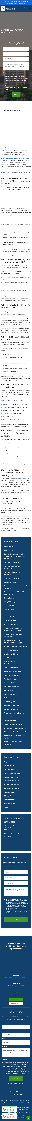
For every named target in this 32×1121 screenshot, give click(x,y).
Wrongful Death (9, 803)
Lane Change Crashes (11, 650)
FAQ (5, 613)
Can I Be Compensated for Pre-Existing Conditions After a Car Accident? (14, 556)
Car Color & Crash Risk (11, 562)
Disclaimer (23, 1102)
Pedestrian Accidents (11, 788)
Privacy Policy (17, 1102)
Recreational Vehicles (11, 687)
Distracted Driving (10, 582)
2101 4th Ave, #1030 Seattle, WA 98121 (16, 977)
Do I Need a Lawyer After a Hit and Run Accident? (15, 593)
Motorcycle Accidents (11, 781)
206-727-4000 (25, 7)
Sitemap (12, 1102)
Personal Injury (9, 792)
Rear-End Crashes (10, 683)
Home (2, 106)
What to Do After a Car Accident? (15, 732)
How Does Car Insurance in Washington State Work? (13, 629)
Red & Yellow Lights (10, 679)
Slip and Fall (8, 796)
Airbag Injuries (9, 546)
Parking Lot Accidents (11, 668)
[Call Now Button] (28, 1118)
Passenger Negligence (11, 675)
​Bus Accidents (9, 766)
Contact (3, 172)
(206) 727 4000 (21, 172)
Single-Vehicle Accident (12, 705)
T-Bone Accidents (10, 721)
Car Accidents (9, 106)
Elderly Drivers (9, 609)
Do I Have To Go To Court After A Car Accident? (16, 587)
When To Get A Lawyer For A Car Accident (14, 737)
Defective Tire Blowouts (12, 578)
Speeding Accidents (11, 709)
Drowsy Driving (9, 598)
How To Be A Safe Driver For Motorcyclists (13, 635)
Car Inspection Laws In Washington (12, 567)
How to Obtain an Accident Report (15, 646)
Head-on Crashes (10, 617)
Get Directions (16, 1000)
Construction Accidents (12, 773)
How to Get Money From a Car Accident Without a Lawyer (14, 642)
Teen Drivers (8, 717)
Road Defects (8, 690)
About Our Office (16, 1003)
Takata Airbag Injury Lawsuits (14, 713)
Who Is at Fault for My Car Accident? (13, 743)
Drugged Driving (9, 602)
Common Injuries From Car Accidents (13, 573)
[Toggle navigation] (30, 8)
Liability (7, 658)
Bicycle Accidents (10, 762)
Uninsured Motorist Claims (13, 724)
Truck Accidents (9, 800)
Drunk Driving (9, 606)
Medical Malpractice (11, 777)
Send (16, 95)
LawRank (16, 1103)
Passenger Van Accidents (13, 671)
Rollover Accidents (10, 694)
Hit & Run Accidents (11, 624)
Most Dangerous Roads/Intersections (11, 663)
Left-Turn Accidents (11, 654)
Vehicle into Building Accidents (15, 728)
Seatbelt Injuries (10, 702)
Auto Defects (8, 550)
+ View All (7, 807)
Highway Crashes (10, 621)
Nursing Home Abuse (11, 785)
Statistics (7, 698)
